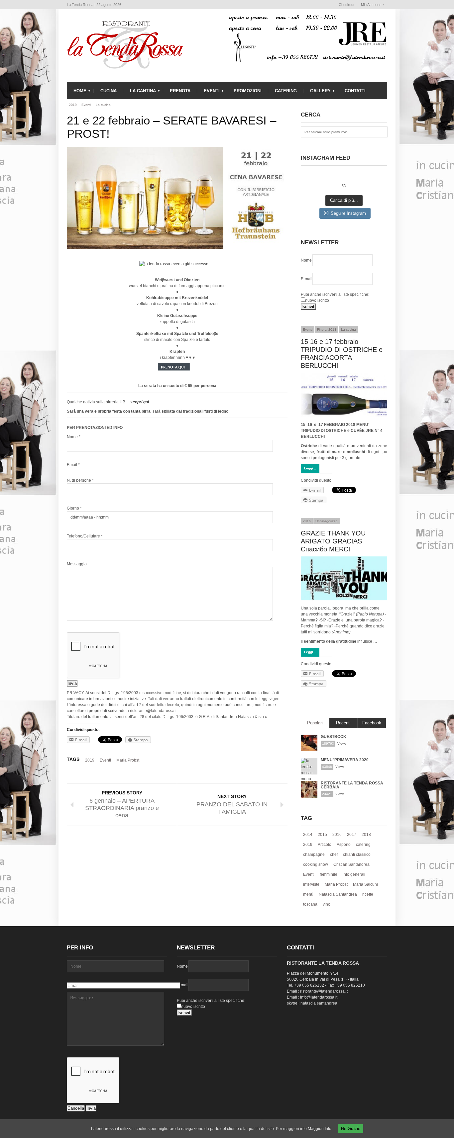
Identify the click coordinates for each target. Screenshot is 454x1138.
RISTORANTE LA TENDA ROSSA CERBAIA (352, 785)
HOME (76, 92)
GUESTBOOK (333, 736)
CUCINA (108, 90)
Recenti (343, 722)
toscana (310, 904)
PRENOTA (180, 90)
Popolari (315, 722)
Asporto (344, 844)
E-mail (306, 279)
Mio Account (369, 5)
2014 (307, 834)
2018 (366, 834)
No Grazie (350, 1128)
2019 (73, 105)
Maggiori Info (319, 1128)
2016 (307, 521)
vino (326, 904)
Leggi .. (310, 468)
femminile (328, 874)
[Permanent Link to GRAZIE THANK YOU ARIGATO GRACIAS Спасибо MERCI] (344, 578)
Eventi (86, 105)
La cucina (103, 105)
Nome (306, 260)
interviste (311, 884)
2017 (351, 834)
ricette (367, 894)
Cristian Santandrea (351, 864)
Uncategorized (326, 521)
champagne (314, 854)
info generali (354, 874)
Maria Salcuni (365, 884)
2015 (322, 834)
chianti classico (357, 854)
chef (334, 854)
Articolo (324, 844)
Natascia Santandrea (338, 894)
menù (308, 894)
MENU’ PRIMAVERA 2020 (345, 760)
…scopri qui (137, 402)
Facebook (371, 722)
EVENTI (208, 92)
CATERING (286, 90)
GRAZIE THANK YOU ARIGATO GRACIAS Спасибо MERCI (333, 541)
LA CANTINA (139, 92)
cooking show (315, 864)
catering (363, 844)
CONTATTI (355, 90)
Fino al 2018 (326, 329)
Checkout (346, 5)
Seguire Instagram (348, 213)
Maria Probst (127, 760)
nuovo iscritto (317, 300)
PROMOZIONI (248, 90)
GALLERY (317, 92)
